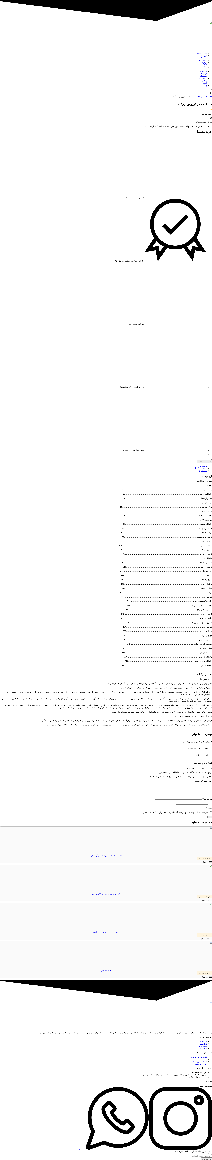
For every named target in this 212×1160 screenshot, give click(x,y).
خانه (210, 96)
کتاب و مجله (202, 96)
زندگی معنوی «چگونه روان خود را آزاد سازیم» (106, 855)
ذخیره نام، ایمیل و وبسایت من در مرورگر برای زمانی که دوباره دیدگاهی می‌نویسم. (176, 812)
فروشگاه (203, 55)
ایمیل (209, 808)
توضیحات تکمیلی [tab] (200, 468)
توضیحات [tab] (203, 466)
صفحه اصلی (202, 53)
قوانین (204, 65)
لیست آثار (203, 58)
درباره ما (203, 62)
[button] (204, 858)
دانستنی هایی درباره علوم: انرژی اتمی (106, 894)
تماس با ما (203, 60)
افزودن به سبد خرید (204, 461)
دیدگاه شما (207, 799)
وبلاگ (205, 67)
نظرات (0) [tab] (203, 471)
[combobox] (200, 1156)
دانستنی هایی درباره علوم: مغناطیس (106, 932)
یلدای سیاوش (106, 970)
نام (210, 803)
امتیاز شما (207, 781)
